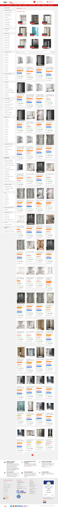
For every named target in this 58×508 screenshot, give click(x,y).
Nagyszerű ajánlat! (8, 224)
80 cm (6, 57)
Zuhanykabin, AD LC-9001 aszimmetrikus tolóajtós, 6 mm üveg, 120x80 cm (30, 278)
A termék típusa (7, 28)
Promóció (5, 222)
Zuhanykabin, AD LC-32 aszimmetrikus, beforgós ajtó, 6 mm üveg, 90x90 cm (20, 278)
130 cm (6, 71)
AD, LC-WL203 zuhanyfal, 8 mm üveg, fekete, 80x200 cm (30, 332)
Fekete (6, 85)
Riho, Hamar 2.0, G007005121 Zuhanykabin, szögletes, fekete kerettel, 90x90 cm (30, 360)
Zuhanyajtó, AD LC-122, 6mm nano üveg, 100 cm (40, 305)
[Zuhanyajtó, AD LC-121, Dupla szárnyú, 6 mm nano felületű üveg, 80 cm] (21, 245)
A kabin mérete (6, 33)
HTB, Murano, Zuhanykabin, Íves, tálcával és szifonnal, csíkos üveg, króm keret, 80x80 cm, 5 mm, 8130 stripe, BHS (30, 96)
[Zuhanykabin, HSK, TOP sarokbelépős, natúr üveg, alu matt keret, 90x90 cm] (31, 406)
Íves (5, 17)
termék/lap (52, 52)
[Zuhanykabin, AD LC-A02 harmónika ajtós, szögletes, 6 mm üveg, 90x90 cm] (40, 245)
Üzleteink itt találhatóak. (27, 466)
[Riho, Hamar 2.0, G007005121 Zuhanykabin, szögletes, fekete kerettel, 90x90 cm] (31, 352)
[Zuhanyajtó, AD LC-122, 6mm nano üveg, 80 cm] (31, 298)
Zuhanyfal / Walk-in (8, 12)
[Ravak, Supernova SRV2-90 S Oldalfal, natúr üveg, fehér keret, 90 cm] (31, 433)
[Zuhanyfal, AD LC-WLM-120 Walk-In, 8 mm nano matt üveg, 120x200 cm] (50, 193)
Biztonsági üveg (7, 186)
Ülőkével (6, 171)
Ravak (6, 198)
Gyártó (5, 192)
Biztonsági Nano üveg (8, 188)
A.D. (5, 196)
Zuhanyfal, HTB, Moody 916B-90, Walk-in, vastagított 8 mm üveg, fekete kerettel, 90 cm (49, 227)
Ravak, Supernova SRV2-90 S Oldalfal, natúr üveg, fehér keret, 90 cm (30, 440)
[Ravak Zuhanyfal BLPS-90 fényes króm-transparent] (40, 433)
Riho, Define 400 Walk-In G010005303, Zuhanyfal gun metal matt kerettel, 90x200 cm (40, 332)
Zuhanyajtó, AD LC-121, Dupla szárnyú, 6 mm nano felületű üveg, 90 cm (40, 226)
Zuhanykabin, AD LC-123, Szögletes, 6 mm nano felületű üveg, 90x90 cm (40, 147)
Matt (5, 151)
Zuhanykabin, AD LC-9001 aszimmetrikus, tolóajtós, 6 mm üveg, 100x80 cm (21, 332)
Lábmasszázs (7, 179)
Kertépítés (38, 5)
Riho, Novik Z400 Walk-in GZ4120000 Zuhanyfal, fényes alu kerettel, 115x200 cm (50, 414)
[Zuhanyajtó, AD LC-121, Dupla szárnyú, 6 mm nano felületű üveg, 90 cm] (40, 219)
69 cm (6, 141)
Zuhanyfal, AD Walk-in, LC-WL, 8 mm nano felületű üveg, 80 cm (21, 122)
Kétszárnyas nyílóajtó (8, 107)
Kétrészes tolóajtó (8, 112)
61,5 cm (6, 120)
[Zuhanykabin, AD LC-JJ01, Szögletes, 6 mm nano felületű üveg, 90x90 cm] (31, 219)
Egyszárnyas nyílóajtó (8, 104)
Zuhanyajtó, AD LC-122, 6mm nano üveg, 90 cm (49, 147)
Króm (6, 84)
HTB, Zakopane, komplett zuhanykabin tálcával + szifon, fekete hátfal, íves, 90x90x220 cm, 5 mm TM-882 (21, 175)
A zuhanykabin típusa (8, 10)
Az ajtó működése (7, 98)
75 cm (6, 64)
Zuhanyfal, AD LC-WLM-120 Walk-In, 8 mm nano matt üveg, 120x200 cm (50, 201)
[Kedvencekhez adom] (17, 77)
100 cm (6, 55)
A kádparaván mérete (8, 73)
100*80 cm (6, 40)
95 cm (6, 69)
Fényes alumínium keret (9, 90)
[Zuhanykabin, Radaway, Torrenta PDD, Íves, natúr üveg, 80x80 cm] (21, 406)
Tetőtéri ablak (44, 5)
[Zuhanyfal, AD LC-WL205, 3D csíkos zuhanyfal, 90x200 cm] (40, 193)
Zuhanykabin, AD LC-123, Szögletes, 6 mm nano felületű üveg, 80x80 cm (20, 201)
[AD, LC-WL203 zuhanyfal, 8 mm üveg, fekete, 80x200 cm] (31, 324)
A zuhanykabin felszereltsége (6, 158)
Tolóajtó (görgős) (8, 100)
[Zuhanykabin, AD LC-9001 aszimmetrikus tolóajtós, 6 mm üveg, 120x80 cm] (31, 270)
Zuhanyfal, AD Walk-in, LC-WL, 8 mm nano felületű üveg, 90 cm (40, 68)
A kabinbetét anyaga (7, 184)
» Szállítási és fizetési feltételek (7, 484)
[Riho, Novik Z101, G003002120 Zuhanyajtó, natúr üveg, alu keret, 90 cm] (21, 379)
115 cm (6, 65)
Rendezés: (17, 52)
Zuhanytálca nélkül (8, 161)
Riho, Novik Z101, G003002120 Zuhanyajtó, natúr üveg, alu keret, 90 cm (20, 387)
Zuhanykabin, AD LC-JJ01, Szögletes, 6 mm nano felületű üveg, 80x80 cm (40, 174)
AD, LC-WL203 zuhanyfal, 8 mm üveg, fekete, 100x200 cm (30, 252)
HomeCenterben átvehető (8, 207)
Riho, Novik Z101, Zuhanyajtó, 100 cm (40, 387)
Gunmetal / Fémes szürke (9, 92)
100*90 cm (6, 45)
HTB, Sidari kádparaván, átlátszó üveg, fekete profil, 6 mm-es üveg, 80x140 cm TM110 (50, 95)
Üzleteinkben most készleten (7, 227)
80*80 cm (6, 37)
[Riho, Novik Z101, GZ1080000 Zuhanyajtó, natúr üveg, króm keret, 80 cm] (31, 379)
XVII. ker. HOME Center (20, 3)
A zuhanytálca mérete (8, 212)
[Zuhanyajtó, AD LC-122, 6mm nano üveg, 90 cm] (50, 139)
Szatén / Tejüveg (7, 149)
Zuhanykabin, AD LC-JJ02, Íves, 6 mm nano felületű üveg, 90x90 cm (50, 252)
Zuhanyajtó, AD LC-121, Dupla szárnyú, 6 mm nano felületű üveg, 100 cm (31, 201)
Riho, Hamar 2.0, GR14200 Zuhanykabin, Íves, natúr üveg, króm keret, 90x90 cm (49, 332)
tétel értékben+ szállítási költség (51, 2)
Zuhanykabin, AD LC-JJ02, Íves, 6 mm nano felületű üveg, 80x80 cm (20, 305)
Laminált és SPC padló (31, 5)
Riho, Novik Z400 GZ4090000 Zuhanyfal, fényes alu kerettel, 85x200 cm (21, 440)
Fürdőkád (19, 5)
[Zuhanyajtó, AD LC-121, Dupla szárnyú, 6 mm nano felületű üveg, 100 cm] (31, 193)
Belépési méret (6, 117)
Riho (5, 194)
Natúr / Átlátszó (7, 146)
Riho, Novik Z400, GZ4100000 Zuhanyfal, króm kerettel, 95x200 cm (50, 387)
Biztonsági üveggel (8, 160)
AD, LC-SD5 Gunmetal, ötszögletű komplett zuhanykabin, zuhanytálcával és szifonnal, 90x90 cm (49, 279)
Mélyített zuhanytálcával (9, 181)
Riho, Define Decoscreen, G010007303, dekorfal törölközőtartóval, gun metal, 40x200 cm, (20, 360)
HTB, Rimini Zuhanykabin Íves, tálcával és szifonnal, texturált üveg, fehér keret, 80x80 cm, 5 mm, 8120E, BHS (40, 96)
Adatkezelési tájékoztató (7, 487)
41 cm (6, 136)
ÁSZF (4, 483)
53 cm (6, 124)
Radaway (6, 203)
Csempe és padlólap (9, 5)
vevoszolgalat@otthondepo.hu (22, 486)
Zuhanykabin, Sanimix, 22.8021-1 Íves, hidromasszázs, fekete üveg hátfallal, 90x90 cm (49, 440)
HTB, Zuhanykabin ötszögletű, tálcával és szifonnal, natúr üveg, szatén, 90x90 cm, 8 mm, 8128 (30, 69)
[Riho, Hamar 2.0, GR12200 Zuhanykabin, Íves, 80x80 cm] (40, 352)
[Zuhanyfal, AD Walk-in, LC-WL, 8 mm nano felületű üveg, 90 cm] (40, 60)
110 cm (6, 62)
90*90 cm (6, 35)
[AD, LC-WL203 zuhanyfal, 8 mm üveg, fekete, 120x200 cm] (50, 167)
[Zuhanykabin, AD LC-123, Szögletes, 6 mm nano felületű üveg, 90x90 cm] (40, 139)
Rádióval (6, 173)
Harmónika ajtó (7, 114)
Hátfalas (6, 20)
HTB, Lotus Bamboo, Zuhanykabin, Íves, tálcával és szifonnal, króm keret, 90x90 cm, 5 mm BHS (21, 68)
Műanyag (6, 189)
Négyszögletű (7, 15)
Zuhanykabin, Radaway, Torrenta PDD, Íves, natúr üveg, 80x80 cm (20, 414)
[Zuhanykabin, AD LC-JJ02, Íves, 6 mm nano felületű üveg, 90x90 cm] (50, 245)
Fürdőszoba (2, 5)
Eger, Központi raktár (8, 229)
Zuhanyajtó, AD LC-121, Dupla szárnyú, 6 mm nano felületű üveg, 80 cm (21, 252)
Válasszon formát (21, 11)
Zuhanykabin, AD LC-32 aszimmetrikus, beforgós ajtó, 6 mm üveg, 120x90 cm (20, 227)
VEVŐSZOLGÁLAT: (39, 1)
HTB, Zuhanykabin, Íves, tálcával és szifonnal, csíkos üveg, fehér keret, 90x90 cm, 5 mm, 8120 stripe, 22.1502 (30, 148)
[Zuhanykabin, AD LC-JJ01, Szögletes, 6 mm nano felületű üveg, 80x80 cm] (40, 167)
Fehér (6, 87)
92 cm (6, 134)
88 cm (6, 132)
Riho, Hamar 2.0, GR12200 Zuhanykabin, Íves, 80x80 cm (40, 360)
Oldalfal (6, 30)
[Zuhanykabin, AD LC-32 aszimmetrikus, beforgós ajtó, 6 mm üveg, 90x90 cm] (21, 270)
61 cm (6, 139)
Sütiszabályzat (6, 489)
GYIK (4, 493)
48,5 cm (6, 127)
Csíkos (6, 147)
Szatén (6, 94)
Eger (24, 3)
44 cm (6, 122)
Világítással (7, 174)
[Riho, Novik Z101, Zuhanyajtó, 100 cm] (40, 379)
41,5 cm (6, 126)
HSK (5, 204)
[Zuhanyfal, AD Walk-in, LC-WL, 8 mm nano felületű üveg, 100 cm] (50, 115)
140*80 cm (6, 49)
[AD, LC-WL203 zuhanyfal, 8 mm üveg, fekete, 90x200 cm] (31, 167)
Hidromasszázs (7, 19)
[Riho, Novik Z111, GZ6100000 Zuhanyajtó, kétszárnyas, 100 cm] (50, 352)
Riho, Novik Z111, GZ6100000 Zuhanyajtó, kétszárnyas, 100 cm (50, 360)
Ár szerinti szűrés (7, 7)
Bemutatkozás (6, 490)
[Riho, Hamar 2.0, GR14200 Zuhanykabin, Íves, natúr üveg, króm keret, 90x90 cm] (50, 324)
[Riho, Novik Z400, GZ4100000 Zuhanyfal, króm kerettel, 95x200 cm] (50, 379)
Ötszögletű (6, 24)
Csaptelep (15, 5)
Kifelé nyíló (6, 102)
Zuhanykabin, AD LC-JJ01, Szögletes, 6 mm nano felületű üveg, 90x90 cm (30, 226)
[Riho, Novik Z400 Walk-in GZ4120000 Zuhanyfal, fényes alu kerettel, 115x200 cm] (50, 406)
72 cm (6, 119)
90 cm (6, 54)
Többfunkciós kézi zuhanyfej (9, 165)
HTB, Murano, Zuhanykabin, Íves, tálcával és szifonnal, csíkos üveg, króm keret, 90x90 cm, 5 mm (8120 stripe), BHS (21, 148)
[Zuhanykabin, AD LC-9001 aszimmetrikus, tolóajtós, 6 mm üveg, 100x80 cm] (21, 324)
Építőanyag (2, 6)
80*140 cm (6, 44)
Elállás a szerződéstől (7, 486)
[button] (24, 52)
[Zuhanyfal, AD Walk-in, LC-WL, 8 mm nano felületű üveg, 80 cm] (21, 115)
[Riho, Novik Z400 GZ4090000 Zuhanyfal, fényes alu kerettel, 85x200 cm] (21, 433)
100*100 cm (7, 39)
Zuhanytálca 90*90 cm (8, 219)
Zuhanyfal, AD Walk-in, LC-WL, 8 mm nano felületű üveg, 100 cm (50, 122)
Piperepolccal (7, 168)
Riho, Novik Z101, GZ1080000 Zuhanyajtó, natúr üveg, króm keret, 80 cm (30, 387)
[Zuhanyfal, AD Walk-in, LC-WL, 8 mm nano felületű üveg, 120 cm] (21, 87)
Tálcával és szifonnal (8, 163)
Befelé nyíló (7, 105)
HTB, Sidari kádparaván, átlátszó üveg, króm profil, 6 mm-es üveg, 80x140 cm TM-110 (31, 123)
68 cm (6, 129)
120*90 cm (6, 47)
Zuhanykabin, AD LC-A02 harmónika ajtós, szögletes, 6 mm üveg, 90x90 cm (40, 252)
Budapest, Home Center (9, 231)
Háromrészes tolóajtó (8, 109)
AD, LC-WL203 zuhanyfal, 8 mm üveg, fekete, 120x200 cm (50, 174)
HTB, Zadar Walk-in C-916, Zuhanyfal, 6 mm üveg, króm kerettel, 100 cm (50, 305)
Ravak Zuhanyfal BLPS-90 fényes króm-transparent (40, 440)
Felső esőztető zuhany (8, 169)
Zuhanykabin (25, 5)
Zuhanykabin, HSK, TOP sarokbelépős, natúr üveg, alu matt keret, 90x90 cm (30, 414)
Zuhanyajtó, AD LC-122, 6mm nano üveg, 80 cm (30, 305)
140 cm (6, 60)
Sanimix (6, 199)
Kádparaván (7, 22)
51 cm (6, 137)
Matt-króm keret (8, 89)
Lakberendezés (8, 6)
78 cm (6, 131)
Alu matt (6, 95)
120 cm (6, 59)
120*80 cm (6, 42)
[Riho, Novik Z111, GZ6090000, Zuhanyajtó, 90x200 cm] (40, 406)
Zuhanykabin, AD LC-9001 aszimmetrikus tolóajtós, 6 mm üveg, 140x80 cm (40, 278)
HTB (5, 201)
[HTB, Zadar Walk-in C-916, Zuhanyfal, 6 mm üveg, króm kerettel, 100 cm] (50, 298)
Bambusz (6, 154)
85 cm (6, 67)
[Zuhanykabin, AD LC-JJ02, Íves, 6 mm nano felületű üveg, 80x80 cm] (21, 298)
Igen (5, 209)
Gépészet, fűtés (50, 5)
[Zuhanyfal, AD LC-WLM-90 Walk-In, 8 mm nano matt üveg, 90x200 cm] (40, 115)
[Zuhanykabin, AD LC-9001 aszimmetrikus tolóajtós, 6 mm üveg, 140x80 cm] (40, 270)
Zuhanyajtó (6, 14)
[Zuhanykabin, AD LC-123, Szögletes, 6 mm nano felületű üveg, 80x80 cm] (21, 193)
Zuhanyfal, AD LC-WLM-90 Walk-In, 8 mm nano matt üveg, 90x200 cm (40, 122)
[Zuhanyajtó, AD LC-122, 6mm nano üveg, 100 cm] (40, 298)
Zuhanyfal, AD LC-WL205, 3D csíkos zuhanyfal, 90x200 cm (40, 201)
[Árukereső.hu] (19, 496)
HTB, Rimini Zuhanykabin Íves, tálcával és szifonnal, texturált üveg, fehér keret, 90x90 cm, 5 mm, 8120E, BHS (50, 69)
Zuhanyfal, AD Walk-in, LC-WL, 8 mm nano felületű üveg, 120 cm (21, 95)
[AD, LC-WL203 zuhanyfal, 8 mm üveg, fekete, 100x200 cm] (31, 245)
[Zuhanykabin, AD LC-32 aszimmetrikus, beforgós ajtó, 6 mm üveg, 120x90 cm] (21, 219)
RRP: (27, 72)
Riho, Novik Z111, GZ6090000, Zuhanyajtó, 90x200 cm (40, 413)
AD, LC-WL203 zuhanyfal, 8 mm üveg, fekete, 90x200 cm (30, 174)
